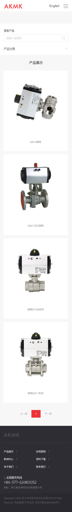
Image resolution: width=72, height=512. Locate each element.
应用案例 (41, 451)
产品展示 (9, 451)
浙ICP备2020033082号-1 (48, 502)
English (54, 5)
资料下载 (41, 459)
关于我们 (9, 467)
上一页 (23, 413)
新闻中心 (9, 459)
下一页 (48, 413)
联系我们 (41, 467)
